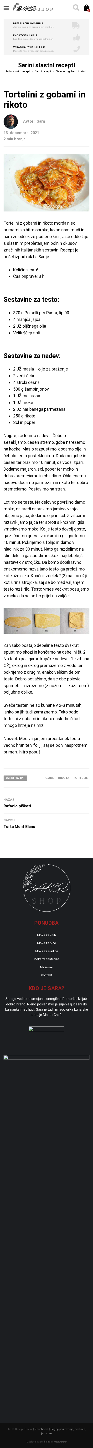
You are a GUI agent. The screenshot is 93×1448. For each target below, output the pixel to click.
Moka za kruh (46, 935)
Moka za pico (46, 943)
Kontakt (46, 975)
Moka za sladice (46, 951)
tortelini (81, 778)
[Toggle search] (76, 8)
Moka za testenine (46, 959)
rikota (63, 778)
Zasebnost (41, 1429)
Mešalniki (46, 967)
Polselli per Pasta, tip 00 (47, 312)
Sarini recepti (15, 777)
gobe (49, 778)
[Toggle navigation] (6, 8)
